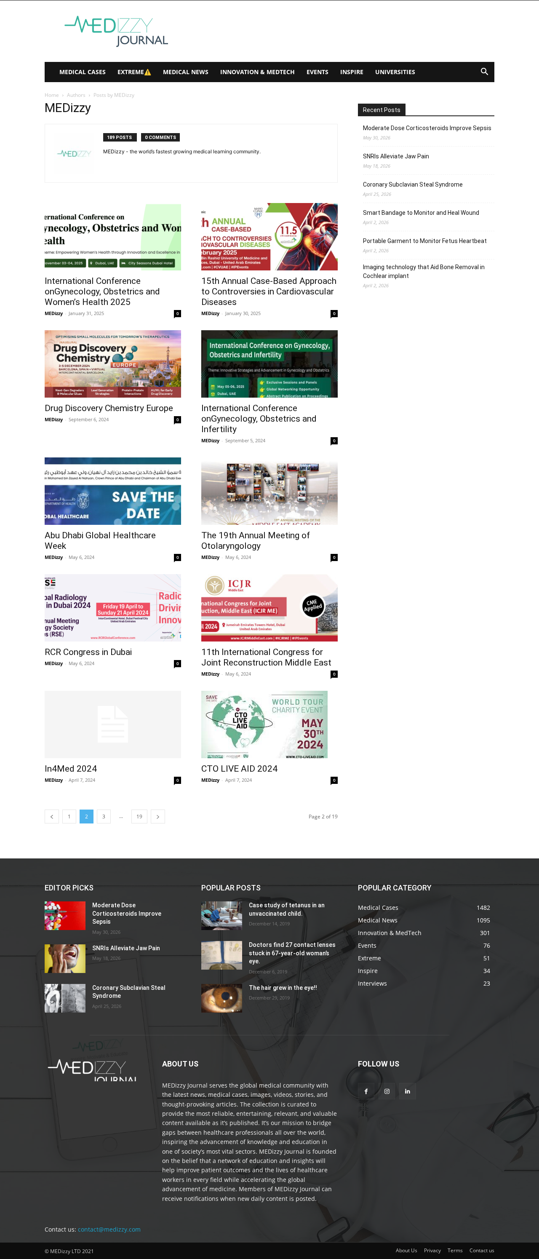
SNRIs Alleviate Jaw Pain (396, 156)
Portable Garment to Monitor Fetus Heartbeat (425, 241)
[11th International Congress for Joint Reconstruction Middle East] (269, 608)
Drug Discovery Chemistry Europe (109, 408)
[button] (484, 73)
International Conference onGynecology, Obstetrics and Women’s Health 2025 (102, 291)
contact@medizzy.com (109, 1229)
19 (139, 816)
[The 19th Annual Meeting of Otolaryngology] (269, 491)
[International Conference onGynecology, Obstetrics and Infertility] (269, 364)
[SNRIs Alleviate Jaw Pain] (65, 958)
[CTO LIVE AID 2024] (269, 724)
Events (317, 72)
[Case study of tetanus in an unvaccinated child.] (221, 915)
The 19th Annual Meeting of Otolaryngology (255, 540)
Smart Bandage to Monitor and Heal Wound (421, 212)
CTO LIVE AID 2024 (239, 769)
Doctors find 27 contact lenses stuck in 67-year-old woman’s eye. (292, 953)
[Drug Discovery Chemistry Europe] (113, 364)
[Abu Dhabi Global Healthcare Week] (113, 491)
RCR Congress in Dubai (88, 652)
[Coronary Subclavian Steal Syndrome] (65, 998)
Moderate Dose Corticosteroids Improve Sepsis (427, 128)
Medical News (185, 72)
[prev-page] (52, 816)
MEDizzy (54, 313)
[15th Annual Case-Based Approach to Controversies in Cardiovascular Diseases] (269, 236)
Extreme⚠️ (134, 72)
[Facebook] (366, 1091)
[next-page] (158, 816)
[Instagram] (387, 1091)
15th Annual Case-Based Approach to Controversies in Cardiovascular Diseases (268, 291)
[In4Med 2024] (113, 724)
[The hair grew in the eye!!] (221, 998)
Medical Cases (82, 72)
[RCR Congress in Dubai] (113, 608)
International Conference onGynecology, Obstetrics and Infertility (259, 418)
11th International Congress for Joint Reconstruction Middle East (266, 657)
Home (52, 95)
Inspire (351, 72)
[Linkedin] (407, 1091)
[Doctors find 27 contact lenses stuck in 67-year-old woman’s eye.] (221, 955)
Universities (395, 72)
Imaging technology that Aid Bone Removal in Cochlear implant (424, 271)
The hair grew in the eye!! (283, 987)
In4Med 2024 (71, 769)
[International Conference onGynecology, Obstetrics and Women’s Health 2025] (113, 236)
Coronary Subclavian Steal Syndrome (413, 184)
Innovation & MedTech (257, 72)
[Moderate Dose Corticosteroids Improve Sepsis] (65, 915)
